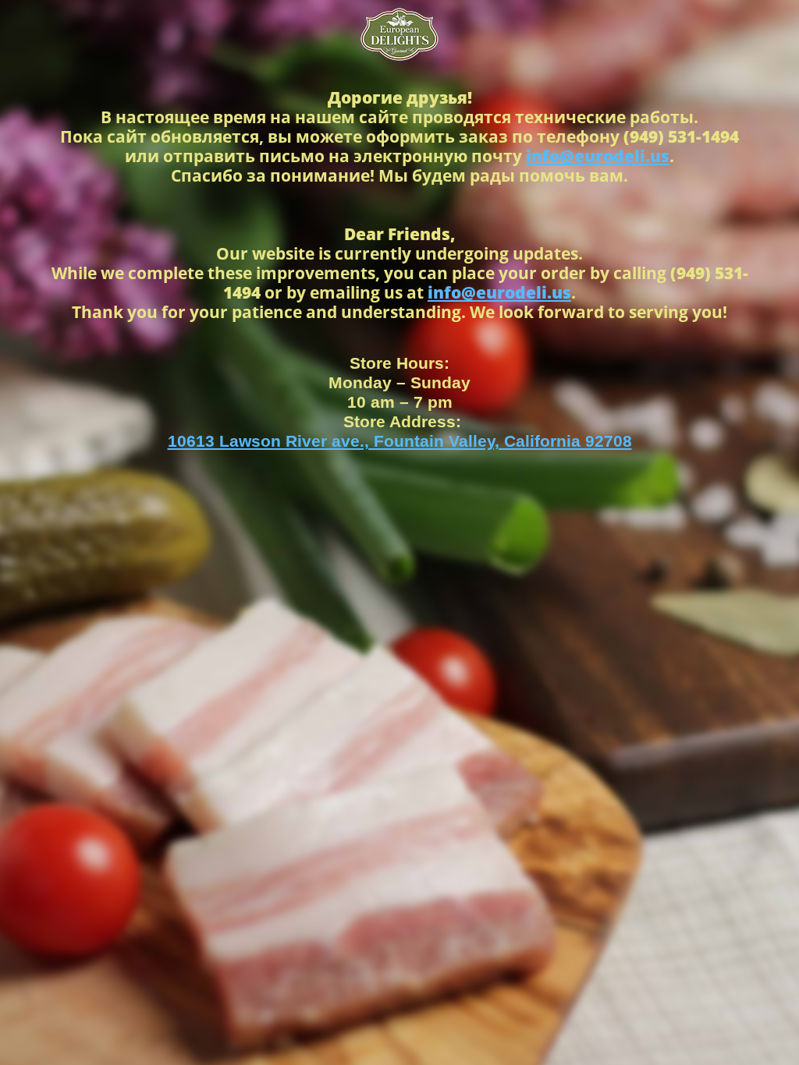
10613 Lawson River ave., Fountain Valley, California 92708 (400, 441)
